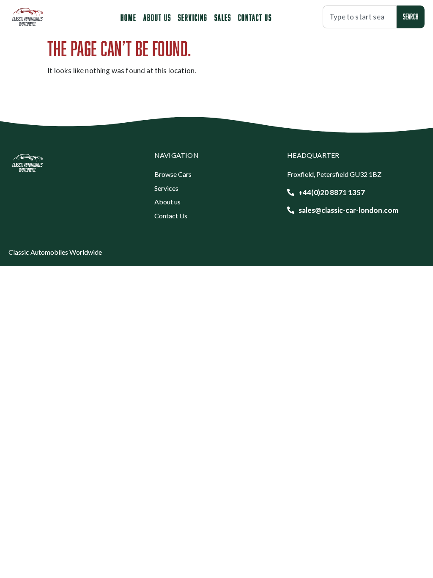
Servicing (193, 17)
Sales (222, 17)
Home (129, 17)
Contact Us (255, 17)
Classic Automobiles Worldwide (55, 252)
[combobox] (360, 17)
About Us (157, 17)
